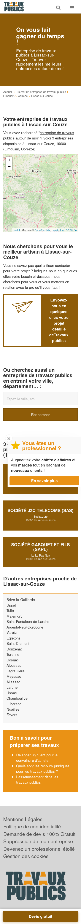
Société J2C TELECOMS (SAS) (40, 510)
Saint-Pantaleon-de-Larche (27, 621)
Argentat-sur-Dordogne (24, 627)
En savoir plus (44, 480)
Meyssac (13, 676)
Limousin (8, 96)
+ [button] (9, 160)
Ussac (11, 692)
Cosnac (12, 659)
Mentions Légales (23, 819)
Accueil (8, 92)
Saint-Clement (17, 643)
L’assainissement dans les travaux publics (37, 779)
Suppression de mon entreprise (38, 841)
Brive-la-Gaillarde (20, 599)
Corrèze (23, 96)
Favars (11, 714)
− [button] (9, 166)
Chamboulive (16, 698)
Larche (11, 687)
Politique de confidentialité (32, 826)
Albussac (13, 665)
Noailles (12, 709)
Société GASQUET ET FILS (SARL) (40, 546)
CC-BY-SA (71, 230)
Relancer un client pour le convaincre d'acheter (36, 757)
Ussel (11, 605)
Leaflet (16, 230)
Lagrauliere (15, 670)
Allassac (13, 681)
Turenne (12, 654)
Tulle (10, 610)
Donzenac (14, 649)
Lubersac (13, 703)
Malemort (14, 616)
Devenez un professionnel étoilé (39, 848)
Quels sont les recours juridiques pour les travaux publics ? (43, 768)
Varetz (11, 632)
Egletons (13, 638)
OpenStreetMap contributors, (50, 230)
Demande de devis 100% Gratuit (39, 833)
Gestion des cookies (26, 856)
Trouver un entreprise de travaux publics (41, 92)
